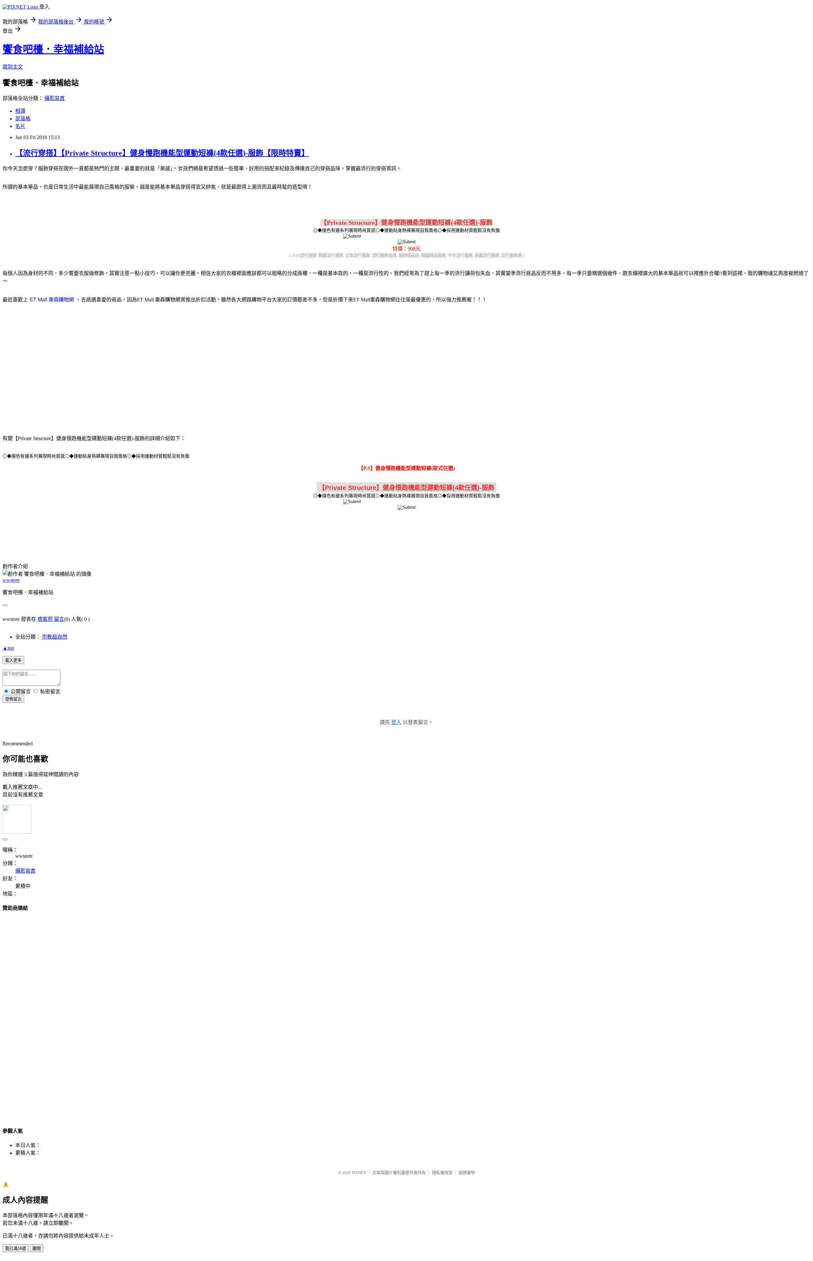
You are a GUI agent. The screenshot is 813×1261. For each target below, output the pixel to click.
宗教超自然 (54, 637)
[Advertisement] (352, 359)
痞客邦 (45, 619)
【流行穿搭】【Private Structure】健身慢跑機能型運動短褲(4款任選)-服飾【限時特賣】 (162, 153)
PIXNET (359, 1172)
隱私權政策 (442, 1172)
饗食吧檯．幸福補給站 (53, 49)
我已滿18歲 (15, 1248)
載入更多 (13, 660)
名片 (20, 126)
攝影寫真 (54, 98)
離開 (36, 1248)
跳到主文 (13, 67)
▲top (8, 648)
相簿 (20, 111)
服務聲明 (467, 1172)
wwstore (11, 580)
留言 (59, 619)
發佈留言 (13, 699)
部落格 (22, 118)
